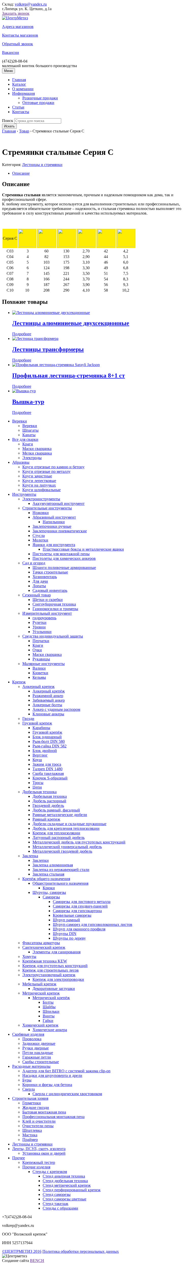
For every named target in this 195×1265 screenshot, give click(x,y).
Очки (37, 650)
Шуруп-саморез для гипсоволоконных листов (92, 924)
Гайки (48, 1020)
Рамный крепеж (46, 819)
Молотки (40, 540)
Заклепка (30, 856)
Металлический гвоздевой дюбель (62, 851)
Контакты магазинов (20, 35)
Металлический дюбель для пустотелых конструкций (78, 842)
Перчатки (40, 641)
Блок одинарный (47, 737)
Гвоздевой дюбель (48, 805)
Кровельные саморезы (72, 915)
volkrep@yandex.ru (31, 4)
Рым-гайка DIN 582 (49, 746)
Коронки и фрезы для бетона (47, 1084)
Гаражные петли (36, 1057)
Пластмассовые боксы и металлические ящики (83, 549)
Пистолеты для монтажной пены (61, 554)
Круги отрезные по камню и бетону (53, 467)
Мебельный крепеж (39, 984)
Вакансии (10, 52)
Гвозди (28, 718)
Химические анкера (49, 1030)
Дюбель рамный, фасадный (56, 810)
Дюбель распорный (49, 801)
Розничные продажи (40, 98)
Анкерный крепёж (48, 691)
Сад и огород (33, 563)
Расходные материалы (31, 1066)
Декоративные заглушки (53, 988)
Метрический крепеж (41, 993)
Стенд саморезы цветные (64, 1199)
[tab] (102, 173)
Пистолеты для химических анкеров (64, 558)
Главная (19, 80)
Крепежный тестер (38, 1162)
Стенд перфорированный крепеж (72, 1190)
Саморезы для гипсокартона (77, 911)
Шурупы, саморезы (49, 892)
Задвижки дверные (38, 1043)
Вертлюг (40, 755)
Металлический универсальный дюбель (67, 847)
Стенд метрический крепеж (67, 1185)
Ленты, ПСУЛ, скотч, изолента (39, 1149)
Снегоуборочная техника (54, 604)
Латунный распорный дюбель (58, 837)
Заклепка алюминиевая (52, 865)
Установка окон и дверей (44, 1153)
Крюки (49, 888)
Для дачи (40, 581)
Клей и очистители (39, 1121)
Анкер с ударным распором (56, 709)
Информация (23, 93)
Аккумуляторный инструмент (58, 503)
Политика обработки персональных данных (80, 1251)
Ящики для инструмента (53, 545)
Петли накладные (37, 1052)
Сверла (28, 1089)
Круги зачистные (37, 476)
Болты (48, 1002)
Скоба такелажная (48, 773)
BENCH (37, 1260)
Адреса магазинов (18, 26)
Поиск (7, 120)
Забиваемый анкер (48, 700)
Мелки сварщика (37, 453)
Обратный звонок (17, 44)
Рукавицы (41, 659)
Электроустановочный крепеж (48, 975)
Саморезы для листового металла (81, 901)
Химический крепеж (40, 1025)
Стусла (38, 535)
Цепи (37, 787)
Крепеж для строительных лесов (50, 970)
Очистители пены (38, 1126)
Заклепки (40, 860)
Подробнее (21, 334)
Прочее (18, 1158)
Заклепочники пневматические (59, 531)
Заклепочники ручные (51, 526)
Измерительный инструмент (47, 613)
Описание (21, 173)
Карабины (41, 728)
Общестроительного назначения (60, 883)
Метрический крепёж (51, 998)
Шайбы (49, 1007)
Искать (9, 126)
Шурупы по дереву (69, 938)
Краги (27, 444)
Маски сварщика (37, 448)
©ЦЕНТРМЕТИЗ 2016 (21, 1251)
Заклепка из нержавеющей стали (60, 869)
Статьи (18, 107)
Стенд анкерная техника (64, 1176)
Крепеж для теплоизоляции (56, 833)
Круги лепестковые (39, 480)
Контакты (20, 112)
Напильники (54, 522)
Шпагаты (30, 430)
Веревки (19, 421)
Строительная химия (30, 1098)
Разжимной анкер (47, 696)
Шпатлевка (32, 1130)
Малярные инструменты (43, 663)
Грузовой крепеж (37, 723)
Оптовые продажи (38, 102)
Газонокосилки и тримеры (55, 609)
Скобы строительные (40, 1062)
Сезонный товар (36, 595)
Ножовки (40, 512)
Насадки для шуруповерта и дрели (52, 1075)
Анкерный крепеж (38, 686)
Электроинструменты (41, 499)
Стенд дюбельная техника (65, 1181)
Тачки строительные (50, 572)
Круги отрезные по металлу (46, 471)
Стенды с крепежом (49, 1171)
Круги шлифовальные (41, 490)
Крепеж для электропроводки (58, 979)
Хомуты (29, 956)
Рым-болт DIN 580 (48, 741)
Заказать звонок (15, 13)
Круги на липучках (39, 485)
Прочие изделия (36, 1167)
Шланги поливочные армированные (64, 567)
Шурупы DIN (64, 933)
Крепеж (19, 682)
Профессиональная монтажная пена (53, 1117)
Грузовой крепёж (47, 732)
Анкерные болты (47, 705)
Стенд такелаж (55, 1203)
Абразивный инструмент (54, 517)
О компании (23, 89)
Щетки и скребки (47, 599)
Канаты (29, 435)
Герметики (31, 1103)
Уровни (39, 627)
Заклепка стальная (48, 874)
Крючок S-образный (50, 778)
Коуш (37, 760)
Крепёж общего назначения (46, 879)
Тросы (37, 782)
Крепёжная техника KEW (44, 961)
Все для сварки (25, 439)
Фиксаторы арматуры (41, 943)
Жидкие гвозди (35, 1107)
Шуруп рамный (66, 920)
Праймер (30, 1139)
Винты (49, 1016)
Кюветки (40, 673)
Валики (39, 668)
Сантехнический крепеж (43, 947)
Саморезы (51, 897)
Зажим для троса (46, 764)
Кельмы (39, 677)
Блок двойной (44, 750)
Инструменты (24, 494)
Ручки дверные (35, 1048)
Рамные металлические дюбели (59, 814)
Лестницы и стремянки (42, 164)
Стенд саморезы (57, 1194)
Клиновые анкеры (48, 714)
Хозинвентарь (44, 577)
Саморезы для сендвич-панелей (80, 906)
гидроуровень (44, 618)
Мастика (29, 1135)
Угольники (42, 631)
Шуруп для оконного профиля (79, 929)
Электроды (32, 458)
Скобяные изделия (28, 1034)
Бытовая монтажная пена (44, 1112)
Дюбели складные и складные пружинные (69, 824)
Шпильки (51, 1011)
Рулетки (39, 622)
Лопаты (39, 586)
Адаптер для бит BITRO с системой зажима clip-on (66, 1071)
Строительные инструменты (47, 508)
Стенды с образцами (60, 1208)
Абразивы (20, 462)
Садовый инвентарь (49, 590)
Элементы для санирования (56, 952)
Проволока (31, 1039)
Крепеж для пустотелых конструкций (55, 965)
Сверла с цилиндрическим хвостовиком (67, 1094)
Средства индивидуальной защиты (52, 636)
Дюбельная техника (39, 792)
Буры (26, 1080)
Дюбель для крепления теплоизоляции (66, 828)
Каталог (19, 84)
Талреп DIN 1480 (47, 769)
